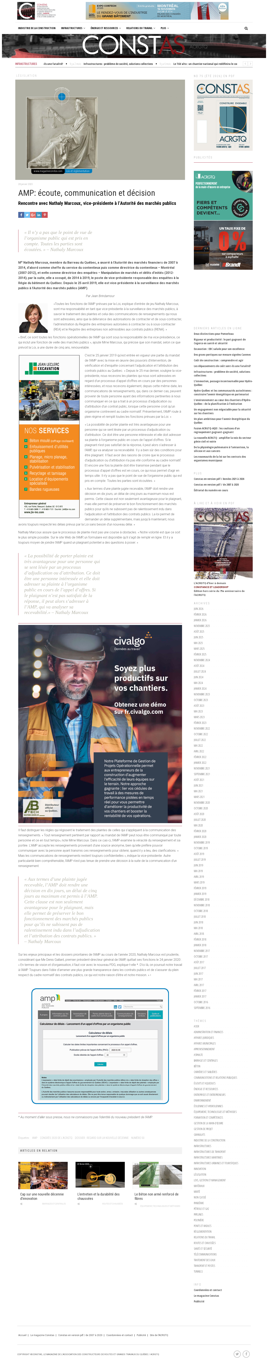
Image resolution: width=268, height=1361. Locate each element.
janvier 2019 (200, 894)
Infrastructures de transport (210, 1152)
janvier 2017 (200, 996)
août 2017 (199, 962)
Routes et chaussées (112, 1204)
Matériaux (199, 1186)
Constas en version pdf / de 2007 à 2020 (216, 484)
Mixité (197, 1192)
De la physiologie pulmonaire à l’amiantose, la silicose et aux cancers (221, 449)
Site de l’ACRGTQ (159, 1335)
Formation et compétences (208, 1117)
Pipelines (198, 1214)
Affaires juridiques (204, 1038)
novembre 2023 (202, 694)
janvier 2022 (200, 763)
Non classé (200, 1197)
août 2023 (199, 706)
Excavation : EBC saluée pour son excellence (219, 349)
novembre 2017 (202, 951)
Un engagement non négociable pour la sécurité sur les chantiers (222, 411)
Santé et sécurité (203, 1249)
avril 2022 (199, 751)
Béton (197, 1066)
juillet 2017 (200, 968)
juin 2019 (198, 865)
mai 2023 (198, 711)
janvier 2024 (200, 688)
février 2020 (200, 831)
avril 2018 (199, 934)
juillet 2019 (200, 859)
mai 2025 (198, 643)
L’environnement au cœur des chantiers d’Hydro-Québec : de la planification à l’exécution (222, 402)
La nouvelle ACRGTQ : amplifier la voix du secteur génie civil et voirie (222, 439)
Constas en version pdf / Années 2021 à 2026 (219, 479)
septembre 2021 (202, 774)
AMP (34, 1137)
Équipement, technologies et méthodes (160, 1206)
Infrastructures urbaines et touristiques (216, 1163)
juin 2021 (198, 785)
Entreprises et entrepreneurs (209, 1095)
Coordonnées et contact (208, 1290)
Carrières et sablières (205, 1072)
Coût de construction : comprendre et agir (218, 360)
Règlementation (202, 1231)
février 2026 (200, 614)
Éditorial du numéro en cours (211, 490)
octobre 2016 (201, 1002)
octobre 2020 (201, 808)
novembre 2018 (202, 905)
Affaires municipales (205, 1043)
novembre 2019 (202, 842)
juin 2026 (198, 609)
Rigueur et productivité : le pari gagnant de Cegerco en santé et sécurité (220, 341)
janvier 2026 (200, 620)
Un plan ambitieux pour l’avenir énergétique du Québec (222, 420)
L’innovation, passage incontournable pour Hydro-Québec (223, 383)
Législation (26, 75)
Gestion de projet (203, 1129)
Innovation (200, 1169)
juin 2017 (198, 973)
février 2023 (200, 723)
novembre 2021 (202, 768)
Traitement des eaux (204, 1260)
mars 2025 (199, 649)
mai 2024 (198, 683)
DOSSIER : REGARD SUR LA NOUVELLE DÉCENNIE (102, 1137)
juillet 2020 (200, 820)
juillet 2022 (200, 740)
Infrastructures (71, 28)
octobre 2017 (201, 956)
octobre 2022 (201, 734)
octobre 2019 (201, 848)
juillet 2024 (200, 671)
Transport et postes (204, 1266)
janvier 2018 (200, 945)
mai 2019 (198, 871)
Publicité (199, 1301)
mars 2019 (199, 882)
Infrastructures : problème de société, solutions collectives (222, 373)
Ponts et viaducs (202, 1226)
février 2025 (200, 654)
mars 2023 (199, 717)
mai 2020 (198, 825)
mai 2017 (198, 979)
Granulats (199, 1134)
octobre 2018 (201, 911)
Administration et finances (208, 1032)
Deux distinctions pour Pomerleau (214, 334)
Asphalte (198, 1055)
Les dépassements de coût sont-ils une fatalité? (222, 366)
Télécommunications (205, 1254)
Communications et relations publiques (215, 1077)
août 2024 (199, 666)
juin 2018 (198, 922)
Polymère (199, 1220)
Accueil (22, 1335)
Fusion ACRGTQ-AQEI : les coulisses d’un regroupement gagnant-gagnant (217, 430)
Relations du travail (139, 28)
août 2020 (199, 814)
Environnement (202, 1100)
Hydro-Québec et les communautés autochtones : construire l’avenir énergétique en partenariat (223, 392)
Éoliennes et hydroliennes (208, 1106)
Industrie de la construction (37, 28)
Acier (196, 1026)
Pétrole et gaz (201, 1209)
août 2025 (199, 631)
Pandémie (199, 1203)
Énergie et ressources (104, 28)
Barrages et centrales (54, 1204)
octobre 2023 (201, 700)
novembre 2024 (202, 660)
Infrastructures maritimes (208, 1157)
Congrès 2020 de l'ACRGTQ (56, 1137)
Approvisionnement (204, 1049)
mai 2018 (198, 928)
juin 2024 (198, 677)
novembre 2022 (202, 728)
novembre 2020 (202, 802)
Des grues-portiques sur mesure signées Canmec (222, 354)
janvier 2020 (200, 837)
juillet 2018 (200, 916)
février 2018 (200, 939)
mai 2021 (198, 791)
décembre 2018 (202, 899)
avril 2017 (199, 985)
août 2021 (199, 780)
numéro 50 (137, 1137)
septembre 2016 (202, 1008)
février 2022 (200, 757)
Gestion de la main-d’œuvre (208, 1123)
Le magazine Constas (206, 1296)
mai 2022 (198, 745)
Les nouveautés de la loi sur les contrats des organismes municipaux (220, 458)
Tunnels (198, 1271)
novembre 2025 (202, 626)
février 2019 (200, 888)
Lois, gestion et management (210, 1180)
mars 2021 (199, 797)
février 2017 (200, 991)
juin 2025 (198, 637)
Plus (163, 28)
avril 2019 (199, 877)
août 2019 (199, 854)
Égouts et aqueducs (204, 1083)
